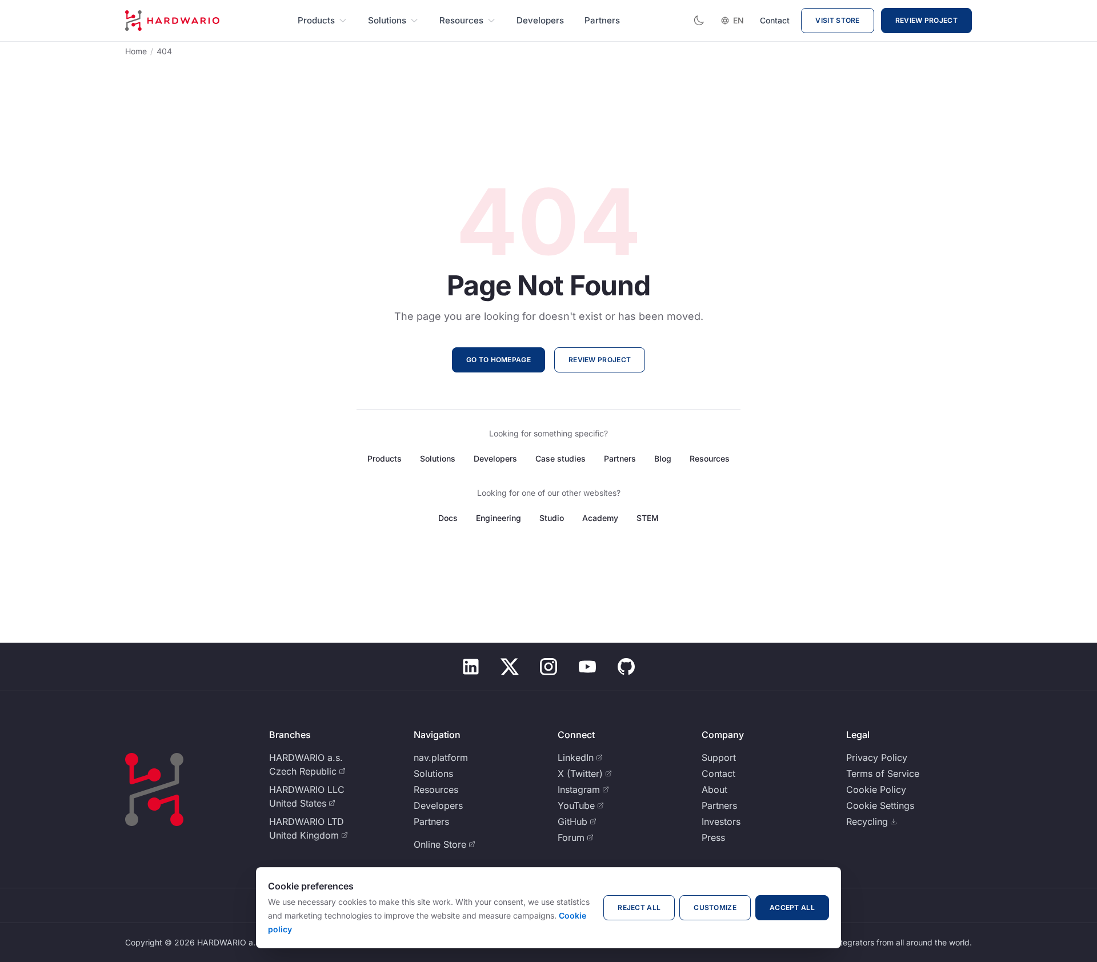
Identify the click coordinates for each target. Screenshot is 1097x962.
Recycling (867, 821)
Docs (448, 518)
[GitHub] (626, 666)
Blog (662, 458)
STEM (647, 518)
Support (719, 757)
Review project (926, 20)
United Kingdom (304, 835)
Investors (721, 821)
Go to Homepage (498, 359)
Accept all (792, 907)
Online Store (440, 844)
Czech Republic (303, 771)
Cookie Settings (880, 805)
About (714, 789)
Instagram (579, 789)
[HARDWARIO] (172, 20)
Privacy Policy (876, 757)
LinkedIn (576, 757)
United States (297, 803)
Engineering (498, 518)
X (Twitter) (580, 773)
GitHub (572, 821)
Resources (461, 20)
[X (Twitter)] (509, 666)
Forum (571, 837)
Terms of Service (882, 773)
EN (738, 20)
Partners (602, 20)
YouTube (576, 805)
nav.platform (441, 757)
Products (316, 20)
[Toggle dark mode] (698, 20)
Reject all (639, 907)
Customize (715, 907)
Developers (540, 20)
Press (713, 837)
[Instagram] (548, 666)
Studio (551, 518)
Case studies (560, 458)
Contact (775, 20)
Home (136, 51)
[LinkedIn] (471, 666)
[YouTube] (587, 666)
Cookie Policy (876, 789)
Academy (600, 518)
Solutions (387, 20)
